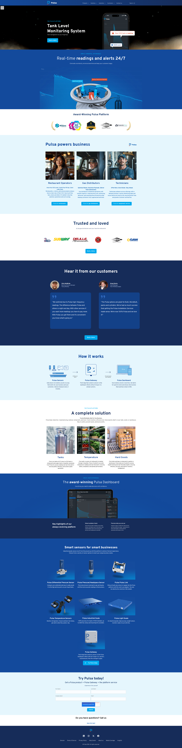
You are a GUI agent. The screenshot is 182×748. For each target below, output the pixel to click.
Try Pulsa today (92, 663)
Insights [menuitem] (119, 740)
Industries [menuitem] (101, 3)
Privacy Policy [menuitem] (83, 740)
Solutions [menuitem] (93, 3)
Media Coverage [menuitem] (110, 740)
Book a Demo (91, 251)
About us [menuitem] (101, 740)
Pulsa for (59, 203)
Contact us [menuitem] (119, 3)
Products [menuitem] (85, 3)
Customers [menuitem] (110, 3)
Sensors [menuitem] (62, 740)
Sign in (131, 3)
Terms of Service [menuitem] (71, 740)
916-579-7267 (91, 723)
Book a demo (53, 40)
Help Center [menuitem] (92, 740)
